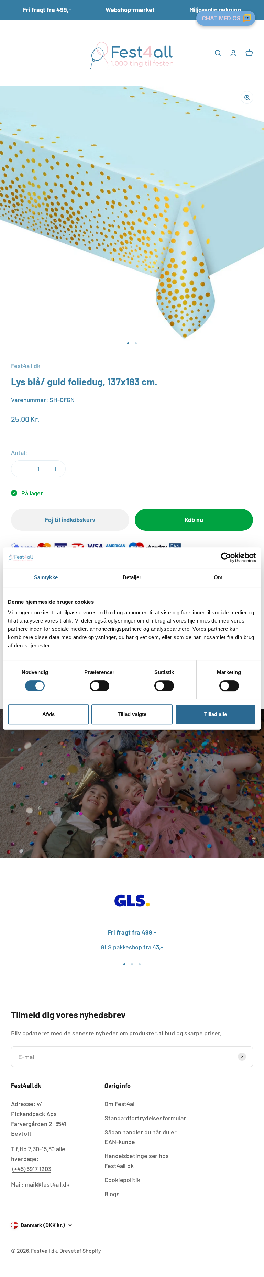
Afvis (48, 714)
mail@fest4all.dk (47, 1184)
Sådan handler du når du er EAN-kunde (140, 1137)
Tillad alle (215, 714)
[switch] (99, 685)
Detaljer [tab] (132, 577)
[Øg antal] (55, 469)
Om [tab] (218, 577)
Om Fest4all (120, 1104)
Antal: (19, 452)
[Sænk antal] (21, 469)
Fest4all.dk (25, 366)
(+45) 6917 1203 (31, 1169)
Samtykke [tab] (46, 577)
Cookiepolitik (122, 1180)
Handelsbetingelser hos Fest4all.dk (136, 1160)
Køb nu (194, 520)
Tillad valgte (132, 714)
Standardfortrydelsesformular (145, 1118)
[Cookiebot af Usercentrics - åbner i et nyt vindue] (226, 557)
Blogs (112, 1194)
